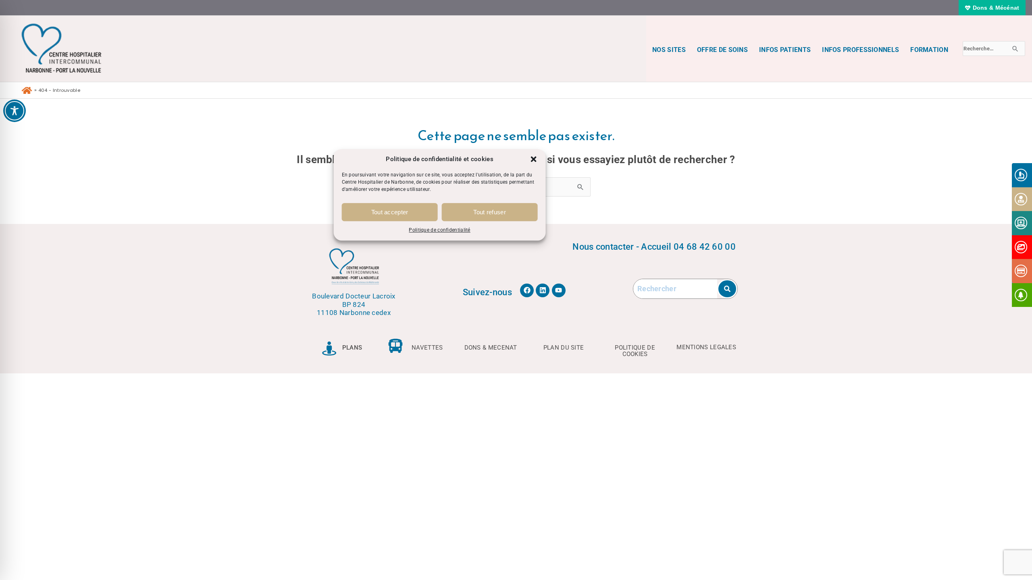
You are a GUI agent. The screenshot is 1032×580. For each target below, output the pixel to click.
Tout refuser (489, 212)
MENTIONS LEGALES (706, 347)
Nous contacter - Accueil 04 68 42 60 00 (654, 246)
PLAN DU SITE (563, 347)
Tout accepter (389, 212)
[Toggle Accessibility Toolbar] (14, 110)
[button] (534, 159)
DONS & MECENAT (490, 347)
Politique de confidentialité (439, 230)
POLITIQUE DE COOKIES (635, 350)
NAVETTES (427, 347)
